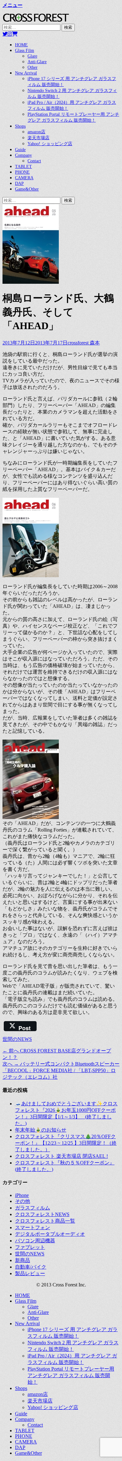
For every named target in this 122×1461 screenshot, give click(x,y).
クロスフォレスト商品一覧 (45, 1221)
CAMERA (24, 178)
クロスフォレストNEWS (42, 1214)
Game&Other (27, 189)
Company (23, 155)
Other (33, 67)
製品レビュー (30, 1273)
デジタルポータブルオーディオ (50, 1234)
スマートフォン (32, 1227)
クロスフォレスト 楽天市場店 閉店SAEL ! (61, 1156)
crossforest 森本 (84, 342)
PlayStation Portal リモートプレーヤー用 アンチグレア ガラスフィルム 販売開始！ (71, 1375)
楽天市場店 (38, 137)
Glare (32, 56)
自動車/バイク (30, 1267)
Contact (34, 161)
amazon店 (36, 132)
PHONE (22, 172)
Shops (20, 126)
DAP (19, 183)
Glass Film (24, 50)
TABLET (23, 166)
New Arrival (26, 73)
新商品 (22, 1260)
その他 (22, 1201)
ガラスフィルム (32, 1207)
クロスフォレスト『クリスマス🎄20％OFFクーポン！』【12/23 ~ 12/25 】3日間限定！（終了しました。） (66, 1143)
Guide (20, 149)
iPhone (22, 1195)
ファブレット (30, 1247)
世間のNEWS (17, 1039)
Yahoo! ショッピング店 (50, 143)
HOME (21, 45)
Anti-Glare (37, 61)
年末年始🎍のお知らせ (40, 1130)
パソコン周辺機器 (35, 1240)
